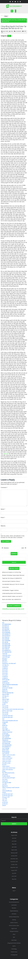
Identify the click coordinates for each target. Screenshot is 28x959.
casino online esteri (7, 758)
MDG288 (4, 660)
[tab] (12, 11)
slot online (5, 774)
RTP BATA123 (5, 626)
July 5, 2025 (5, 31)
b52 (3, 622)
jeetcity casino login (7, 711)
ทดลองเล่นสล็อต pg (7, 790)
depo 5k (4, 697)
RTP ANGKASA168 (6, 652)
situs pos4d (5, 706)
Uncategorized (14, 954)
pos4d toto (5, 802)
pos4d (3, 704)
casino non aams (6, 759)
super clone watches (7, 769)
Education (14, 913)
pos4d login (5, 733)
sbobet (4, 792)
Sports (14, 946)
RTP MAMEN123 (6, 650)
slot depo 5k (5, 665)
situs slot (4, 727)
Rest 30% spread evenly (8, 773)
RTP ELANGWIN (6, 632)
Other (6, 16)
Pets (14, 937)
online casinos (6, 766)
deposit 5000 (5, 694)
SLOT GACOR (5, 737)
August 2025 (14, 870)
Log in (14, 890)
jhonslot (4, 764)
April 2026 (14, 847)
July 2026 (14, 838)
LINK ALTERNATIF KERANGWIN (10, 684)
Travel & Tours (14, 951)
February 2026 (14, 852)
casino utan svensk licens (8, 768)
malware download (7, 732)
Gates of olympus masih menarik (10, 787)
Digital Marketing (14, 911)
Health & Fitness (14, 922)
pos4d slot (5, 804)
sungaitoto (5, 666)
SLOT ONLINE (5, 748)
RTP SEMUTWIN (6, 645)
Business (14, 908)
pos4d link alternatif (7, 715)
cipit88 (4, 724)
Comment (4, 487)
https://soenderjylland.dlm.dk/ (10, 720)
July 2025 (14, 873)
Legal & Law (14, 928)
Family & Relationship (14, 916)
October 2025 (14, 864)
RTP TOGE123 (5, 637)
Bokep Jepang (5, 751)
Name (3, 509)
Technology (14, 949)
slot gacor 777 (6, 797)
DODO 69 (4, 689)
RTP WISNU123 (6, 631)
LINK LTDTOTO (6, 730)
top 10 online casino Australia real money (12, 709)
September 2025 (14, 867)
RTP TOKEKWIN (6, 640)
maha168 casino (6, 655)
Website (3, 526)
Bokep (4, 771)
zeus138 (4, 784)
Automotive (14, 905)
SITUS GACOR (5, 680)
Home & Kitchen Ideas (14, 925)
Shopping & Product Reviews (14, 943)
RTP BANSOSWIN (6, 624)
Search (14, 553)
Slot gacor (4, 662)
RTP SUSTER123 (6, 635)
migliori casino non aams (8, 755)
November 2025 (14, 861)
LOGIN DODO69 (6, 742)
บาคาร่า (4, 789)
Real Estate (14, 940)
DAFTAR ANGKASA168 (7, 693)
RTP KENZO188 (6, 644)
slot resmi (4, 779)
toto (3, 719)
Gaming (14, 919)
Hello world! (21, 609)
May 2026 (14, 844)
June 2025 (14, 876)
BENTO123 (5, 691)
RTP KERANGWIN (6, 738)
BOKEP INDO (5, 750)
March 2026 (14, 850)
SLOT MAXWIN (6, 735)
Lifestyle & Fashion (14, 931)
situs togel (5, 728)
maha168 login (6, 657)
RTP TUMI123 (5, 648)
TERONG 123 (5, 686)
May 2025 (14, 879)
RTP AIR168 (5, 642)
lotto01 (4, 805)
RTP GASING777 (6, 634)
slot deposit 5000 (6, 782)
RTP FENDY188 (6, 647)
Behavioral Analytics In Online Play (11, 572)
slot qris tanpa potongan (8, 777)
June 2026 (14, 841)
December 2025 (14, 858)
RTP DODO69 (5, 639)
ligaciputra (5, 786)
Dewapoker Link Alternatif (9, 663)
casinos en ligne (6, 756)
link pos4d (5, 670)
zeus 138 (4, 799)
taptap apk (5, 781)
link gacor (4, 658)
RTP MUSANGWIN (6, 745)
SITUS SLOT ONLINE (7, 688)
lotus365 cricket (6, 763)
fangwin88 (5, 722)
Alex (12, 31)
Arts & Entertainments (14, 902)
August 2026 (14, 835)
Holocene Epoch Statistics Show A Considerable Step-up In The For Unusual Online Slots (13, 584)
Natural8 (5, 453)
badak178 (4, 725)
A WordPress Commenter (9, 609)
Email (3, 517)
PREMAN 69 (5, 740)
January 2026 (14, 855)
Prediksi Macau (6, 776)
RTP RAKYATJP (5, 629)
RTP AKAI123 (5, 627)
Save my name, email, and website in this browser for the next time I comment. (12, 536)
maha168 (4, 653)
